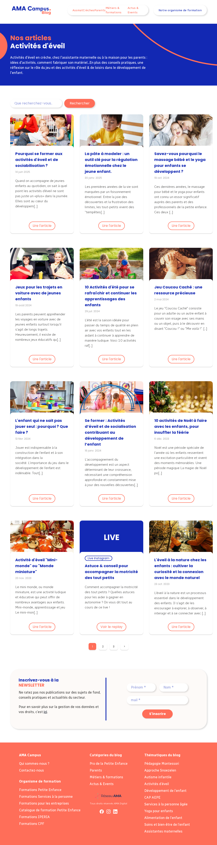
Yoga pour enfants (158, 811)
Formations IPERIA (34, 817)
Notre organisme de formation (180, 10)
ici (45, 712)
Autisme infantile (157, 777)
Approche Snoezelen (160, 770)
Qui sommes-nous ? (34, 764)
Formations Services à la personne (46, 797)
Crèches (88, 10)
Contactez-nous (31, 770)
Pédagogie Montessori (161, 764)
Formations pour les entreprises (44, 803)
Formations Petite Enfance (40, 790)
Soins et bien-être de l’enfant (167, 825)
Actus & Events (133, 10)
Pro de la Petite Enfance (109, 764)
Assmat (77, 10)
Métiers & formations (113, 10)
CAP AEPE (152, 797)
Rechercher (80, 103)
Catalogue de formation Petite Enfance (50, 810)
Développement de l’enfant (165, 791)
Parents (100, 10)
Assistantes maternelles (163, 831)
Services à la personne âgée (166, 804)
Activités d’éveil (156, 784)
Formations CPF (31, 824)
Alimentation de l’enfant (163, 818)
